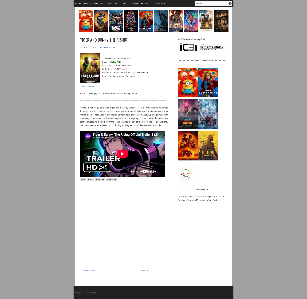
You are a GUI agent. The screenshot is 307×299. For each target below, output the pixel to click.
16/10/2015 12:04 (87, 47)
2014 (83, 179)
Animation (111, 179)
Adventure (100, 179)
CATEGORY (97, 3)
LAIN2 (123, 3)
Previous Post (87, 270)
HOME (78, 3)
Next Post (146, 270)
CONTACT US (159, 3)
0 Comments (102, 47)
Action (90, 179)
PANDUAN (111, 3)
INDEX (85, 3)
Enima (113, 47)
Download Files (87, 86)
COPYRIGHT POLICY (141, 3)
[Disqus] (124, 228)
